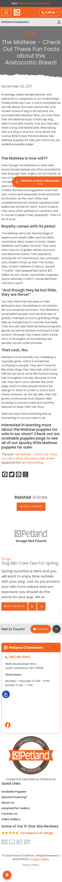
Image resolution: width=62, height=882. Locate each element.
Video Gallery (10, 819)
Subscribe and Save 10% (35, 3)
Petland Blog (34, 463)
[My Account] (59, 22)
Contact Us (9, 814)
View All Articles (31, 506)
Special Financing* (14, 797)
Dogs (31, 33)
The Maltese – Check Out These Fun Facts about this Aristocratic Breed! (29, 456)
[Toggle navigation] (6, 12)
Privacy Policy (31, 865)
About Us (7, 803)
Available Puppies (13, 792)
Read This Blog (14, 606)
